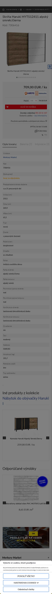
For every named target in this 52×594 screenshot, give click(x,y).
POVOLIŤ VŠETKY (26, 576)
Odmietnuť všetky (26, 589)
